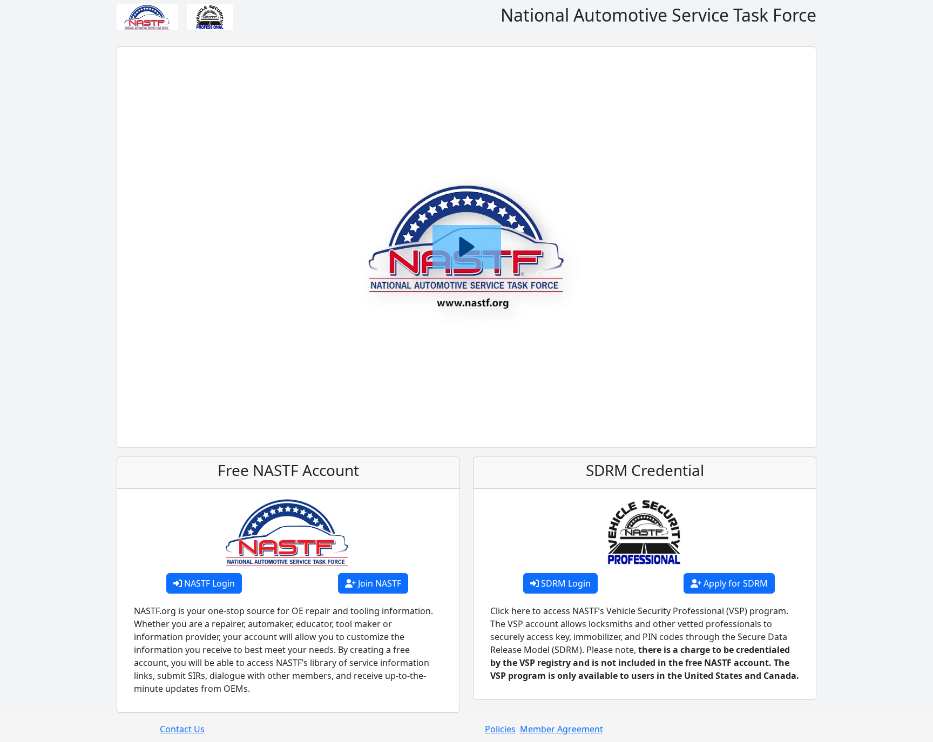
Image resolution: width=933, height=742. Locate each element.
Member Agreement (561, 729)
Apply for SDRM (734, 583)
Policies (500, 729)
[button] (466, 247)
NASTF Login (208, 583)
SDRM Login (565, 583)
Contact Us (182, 729)
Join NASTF (378, 583)
